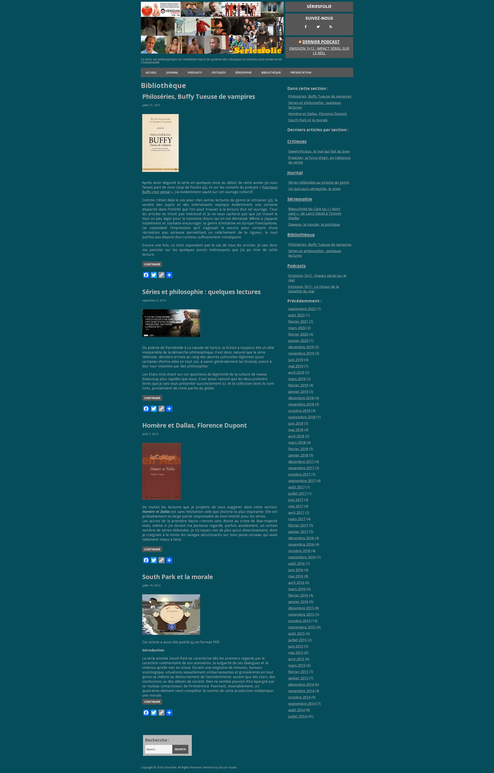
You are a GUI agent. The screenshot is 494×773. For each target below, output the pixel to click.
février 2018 (298, 449)
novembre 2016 (301, 544)
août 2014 (296, 710)
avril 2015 (296, 659)
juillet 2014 (297, 716)
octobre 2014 (299, 697)
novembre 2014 (301, 690)
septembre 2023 (302, 308)
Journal (172, 72)
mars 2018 (296, 442)
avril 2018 (296, 436)
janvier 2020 (298, 340)
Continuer (152, 264)
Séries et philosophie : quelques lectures (201, 292)
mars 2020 (296, 328)
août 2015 (296, 633)
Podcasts (195, 72)
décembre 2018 (301, 398)
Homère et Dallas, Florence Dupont (194, 425)
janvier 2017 (298, 531)
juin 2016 (295, 569)
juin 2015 (295, 646)
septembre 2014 (302, 703)
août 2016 (296, 563)
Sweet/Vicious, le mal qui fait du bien (319, 151)
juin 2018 (295, 423)
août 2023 (296, 315)
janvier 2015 (298, 678)
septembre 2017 (302, 480)
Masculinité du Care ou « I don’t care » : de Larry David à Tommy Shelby (314, 213)
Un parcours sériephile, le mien (314, 188)
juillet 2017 (297, 493)
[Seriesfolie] (212, 52)
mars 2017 (296, 519)
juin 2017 (295, 499)
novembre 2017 (301, 468)
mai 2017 (295, 506)
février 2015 (298, 671)
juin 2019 (295, 359)
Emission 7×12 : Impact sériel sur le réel (319, 50)
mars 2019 (296, 378)
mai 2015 (295, 652)
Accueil (151, 72)
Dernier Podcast (321, 41)
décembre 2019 (301, 347)
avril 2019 (296, 372)
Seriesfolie (170, 767)
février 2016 (298, 595)
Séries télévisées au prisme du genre (318, 182)
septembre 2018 (302, 417)
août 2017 (296, 487)
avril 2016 (296, 582)
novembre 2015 (301, 614)
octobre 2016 (299, 550)
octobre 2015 (299, 620)
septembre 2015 (302, 627)
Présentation (301, 72)
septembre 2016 (302, 557)
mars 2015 (296, 665)
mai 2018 (295, 429)
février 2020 (298, 334)
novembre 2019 (301, 353)
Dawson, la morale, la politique (314, 224)
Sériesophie (243, 72)
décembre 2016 (301, 538)
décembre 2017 (301, 461)
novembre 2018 (301, 404)
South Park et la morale (177, 577)
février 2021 (298, 321)
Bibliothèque (271, 72)
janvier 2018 (298, 455)
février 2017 (298, 525)
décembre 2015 (301, 608)
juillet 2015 (297, 640)
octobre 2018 (299, 410)
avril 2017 (296, 512)
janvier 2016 (298, 601)
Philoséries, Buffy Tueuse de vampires (198, 96)
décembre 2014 (301, 684)
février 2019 (298, 385)
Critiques (218, 72)
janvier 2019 (298, 391)
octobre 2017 (299, 474)
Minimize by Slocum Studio (220, 767)
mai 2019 (295, 366)
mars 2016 (296, 589)
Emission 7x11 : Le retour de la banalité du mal (313, 288)
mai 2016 (295, 576)
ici (204, 187)
